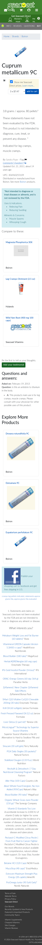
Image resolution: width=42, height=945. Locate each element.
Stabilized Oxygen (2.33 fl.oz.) (18, 760)
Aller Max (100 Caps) (15, 781)
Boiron (25, 36)
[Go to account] (28, 10)
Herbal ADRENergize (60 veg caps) (20, 661)
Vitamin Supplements (13, 920)
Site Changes (10, 925)
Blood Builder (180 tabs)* (15, 656)
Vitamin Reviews (11, 928)
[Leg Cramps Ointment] (21, 293)
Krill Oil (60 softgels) (12, 708)
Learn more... (28, 86)
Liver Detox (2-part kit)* (15, 722)
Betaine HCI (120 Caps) (15, 863)
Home (6, 36)
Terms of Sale (10, 893)
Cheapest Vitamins (12, 922)
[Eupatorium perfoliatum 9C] (21, 546)
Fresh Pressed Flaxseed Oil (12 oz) (17, 713)
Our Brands (9, 906)
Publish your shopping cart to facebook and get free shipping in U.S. (20, 583)
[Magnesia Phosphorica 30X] (21, 255)
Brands (15, 36)
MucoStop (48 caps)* (16, 868)
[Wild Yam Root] (21, 330)
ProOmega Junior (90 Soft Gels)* (21, 882)
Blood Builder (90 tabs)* (16, 795)
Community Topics (12, 915)
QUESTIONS (29, 26)
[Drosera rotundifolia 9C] (21, 453)
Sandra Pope (12, 160)
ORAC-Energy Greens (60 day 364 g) (20, 679)
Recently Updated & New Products (19, 909)
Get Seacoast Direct (21, 16)
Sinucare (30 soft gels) (13, 746)
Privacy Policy (10, 899)
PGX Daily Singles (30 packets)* (22, 751)
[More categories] (38, 18)
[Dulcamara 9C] (21, 502)
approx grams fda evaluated (25, 599)
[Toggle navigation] (36, 10)
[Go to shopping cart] (21, 10)
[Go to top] (2, 27)
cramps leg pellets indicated (13, 596)
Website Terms (11, 896)
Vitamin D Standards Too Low (22, 809)
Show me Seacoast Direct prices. (21, 84)
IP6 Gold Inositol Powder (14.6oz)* (18, 670)
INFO (8, 26)
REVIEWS (17, 26)
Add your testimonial (13, 365)
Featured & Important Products (17, 912)
